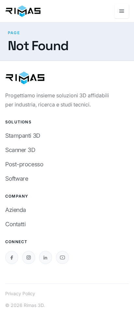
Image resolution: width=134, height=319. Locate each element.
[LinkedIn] (45, 257)
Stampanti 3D (22, 135)
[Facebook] (11, 257)
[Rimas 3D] (23, 11)
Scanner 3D (20, 149)
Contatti (15, 224)
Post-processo (24, 164)
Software (16, 178)
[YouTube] (62, 257)
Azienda (15, 209)
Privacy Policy (20, 293)
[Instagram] (28, 257)
